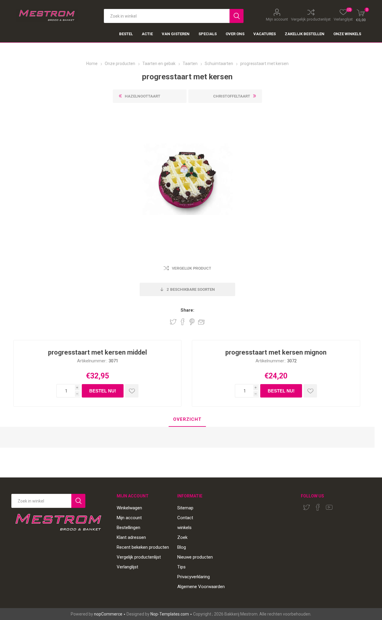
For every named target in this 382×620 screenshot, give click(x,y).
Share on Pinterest (192, 321)
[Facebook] (318, 507)
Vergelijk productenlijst (311, 19)
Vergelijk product (191, 268)
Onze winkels (347, 34)
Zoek (182, 537)
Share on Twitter (173, 321)
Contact (185, 517)
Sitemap (185, 508)
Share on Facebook (182, 321)
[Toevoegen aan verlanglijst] (131, 391)
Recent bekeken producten (143, 547)
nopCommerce (108, 614)
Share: (187, 310)
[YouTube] (329, 507)
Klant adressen (131, 537)
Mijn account (277, 19)
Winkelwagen (129, 508)
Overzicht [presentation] (187, 419)
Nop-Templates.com (169, 614)
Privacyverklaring (193, 576)
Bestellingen (128, 527)
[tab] (187, 420)
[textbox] (166, 16)
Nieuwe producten (195, 557)
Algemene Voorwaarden (201, 586)
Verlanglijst (127, 567)
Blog (181, 547)
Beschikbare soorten (191, 289)
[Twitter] (306, 507)
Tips (181, 567)
